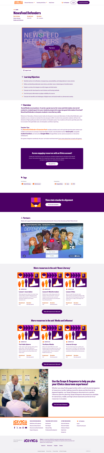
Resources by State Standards (36, 427)
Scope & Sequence (34, 430)
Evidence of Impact (65, 427)
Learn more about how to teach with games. (70, 138)
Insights (56, 445)
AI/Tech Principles (62, 451)
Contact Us (63, 432)
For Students (66, 2)
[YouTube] (26, 427)
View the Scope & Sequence (61, 404)
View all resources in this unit (52, 311)
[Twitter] (17, 427)
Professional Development (51, 430)
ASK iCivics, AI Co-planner (35, 423)
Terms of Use (48, 451)
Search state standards (53, 204)
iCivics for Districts (65, 423)
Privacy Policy (55, 451)
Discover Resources (29, 2)
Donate (61, 445)
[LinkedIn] (20, 427)
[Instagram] (23, 427)
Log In (73, 2)
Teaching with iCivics (41, 2)
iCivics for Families (65, 425)
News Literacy (16, 18)
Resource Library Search (35, 425)
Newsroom (49, 445)
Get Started (48, 423)
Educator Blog (49, 427)
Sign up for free (52, 163)
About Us (43, 445)
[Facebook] (14, 427)
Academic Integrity (41, 451)
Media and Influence (18, 20)
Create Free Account (83, 2)
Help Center (51, 2)
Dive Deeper (48, 425)
